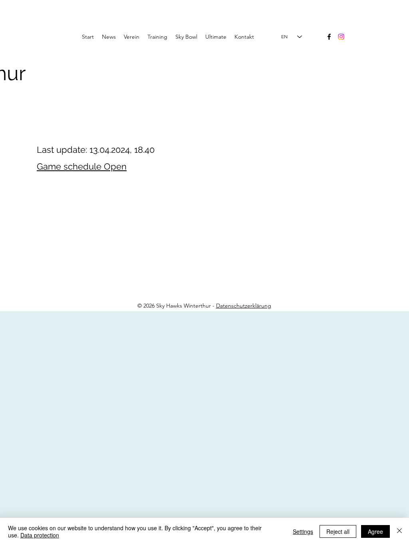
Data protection (39, 535)
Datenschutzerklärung (243, 305)
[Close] (399, 531)
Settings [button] (303, 531)
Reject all (337, 531)
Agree (375, 531)
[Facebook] (329, 37)
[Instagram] (341, 37)
